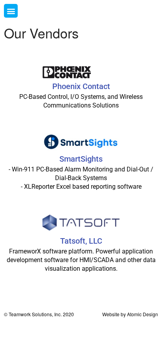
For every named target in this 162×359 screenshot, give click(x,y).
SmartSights (81, 159)
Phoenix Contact (81, 86)
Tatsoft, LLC (81, 241)
